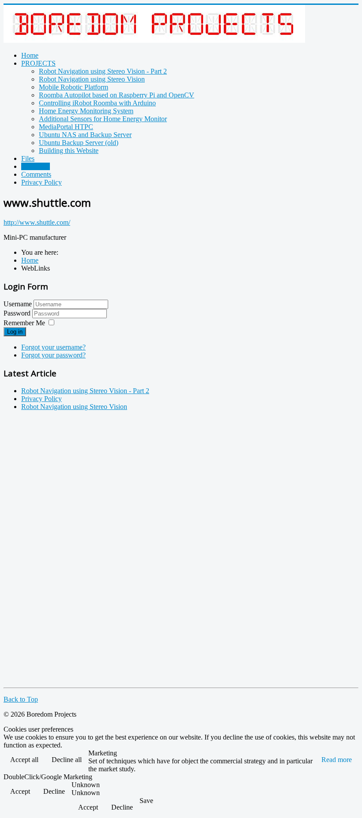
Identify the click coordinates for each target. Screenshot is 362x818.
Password (18, 313)
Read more (336, 759)
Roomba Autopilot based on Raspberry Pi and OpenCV (116, 95)
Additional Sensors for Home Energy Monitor (103, 119)
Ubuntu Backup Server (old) (78, 142)
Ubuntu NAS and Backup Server (85, 134)
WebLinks (35, 166)
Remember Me (24, 323)
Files (27, 158)
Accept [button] (20, 791)
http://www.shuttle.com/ (37, 222)
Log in (15, 331)
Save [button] (146, 800)
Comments (36, 174)
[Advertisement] (39, 550)
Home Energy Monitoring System (86, 111)
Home (29, 55)
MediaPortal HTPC (66, 126)
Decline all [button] (67, 759)
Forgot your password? (53, 355)
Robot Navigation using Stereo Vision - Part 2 (103, 71)
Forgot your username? (53, 347)
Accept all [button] (24, 759)
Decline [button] (54, 791)
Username (18, 304)
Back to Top (21, 699)
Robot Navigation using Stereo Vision (92, 79)
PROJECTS (38, 63)
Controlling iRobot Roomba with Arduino (97, 103)
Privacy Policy (41, 182)
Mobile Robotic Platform (73, 87)
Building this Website (68, 150)
